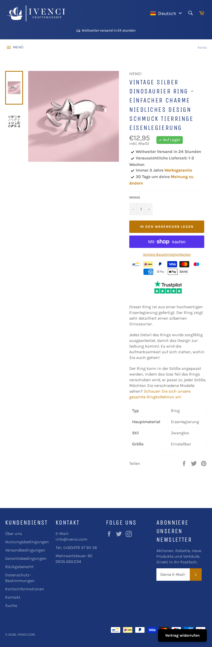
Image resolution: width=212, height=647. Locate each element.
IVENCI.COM (26, 634)
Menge (134, 197)
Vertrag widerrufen (182, 635)
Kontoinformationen (24, 588)
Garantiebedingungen (26, 558)
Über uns (13, 533)
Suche (11, 605)
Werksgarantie (178, 170)
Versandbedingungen (25, 550)
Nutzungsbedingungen (27, 541)
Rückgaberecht (19, 566)
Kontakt (12, 597)
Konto (202, 47)
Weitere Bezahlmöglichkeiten (167, 254)
